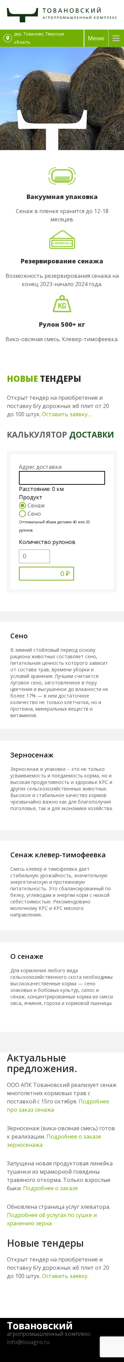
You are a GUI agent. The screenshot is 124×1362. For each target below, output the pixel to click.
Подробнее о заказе (50, 1188)
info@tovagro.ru (28, 1342)
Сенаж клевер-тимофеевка (58, 855)
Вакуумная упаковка (62, 196)
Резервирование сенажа (62, 261)
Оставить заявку (64, 1276)
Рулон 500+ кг (62, 324)
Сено (34, 513)
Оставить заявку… (67, 414)
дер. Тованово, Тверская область (39, 38)
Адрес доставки (40, 467)
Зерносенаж (31, 755)
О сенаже (26, 956)
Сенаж (36, 505)
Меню (96, 38)
